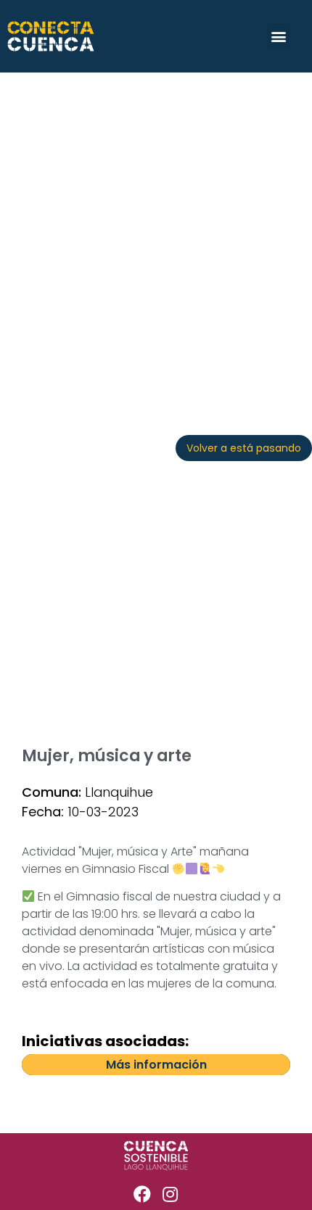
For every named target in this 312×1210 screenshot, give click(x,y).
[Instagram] (170, 1194)
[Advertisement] (156, 235)
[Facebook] (142, 1194)
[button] (278, 36)
